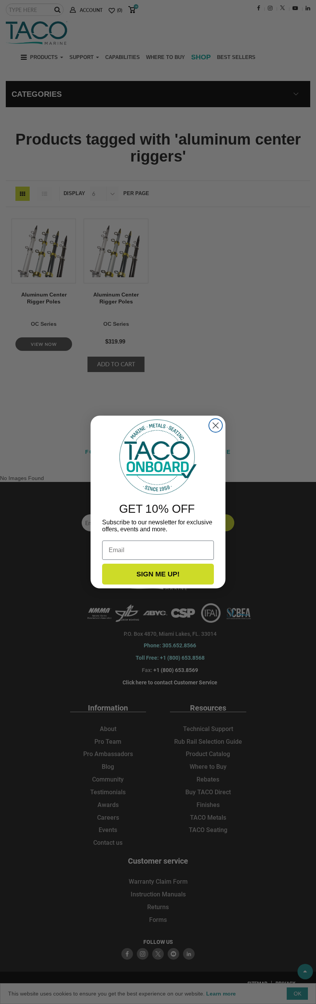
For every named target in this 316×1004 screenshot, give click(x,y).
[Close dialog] (215, 425)
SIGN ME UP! (158, 574)
